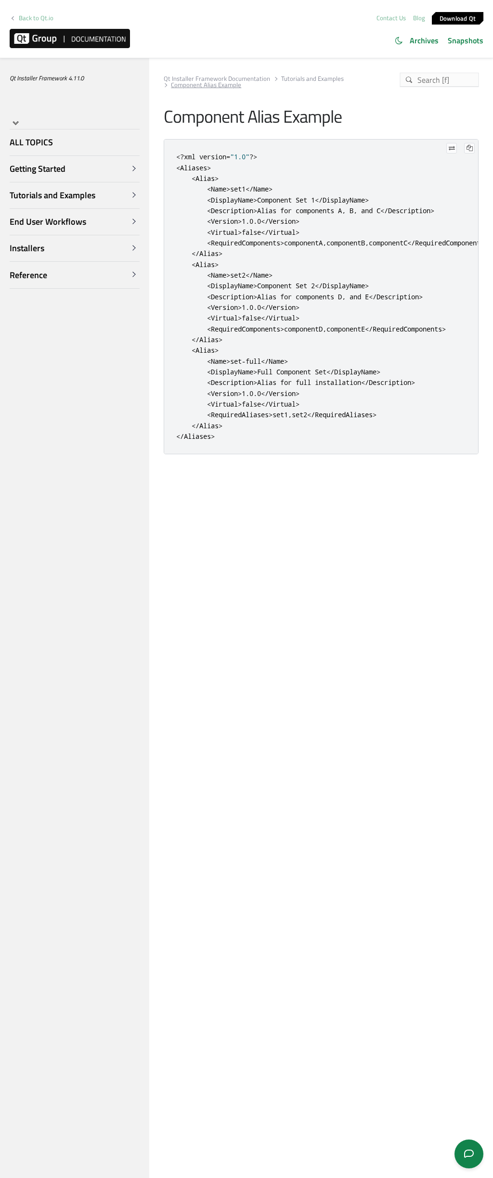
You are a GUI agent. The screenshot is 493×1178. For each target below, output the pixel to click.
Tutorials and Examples (312, 79)
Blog (419, 18)
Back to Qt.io (36, 18)
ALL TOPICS (31, 142)
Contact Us (391, 18)
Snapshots (465, 40)
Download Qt (458, 18)
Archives (424, 40)
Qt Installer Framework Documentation (217, 79)
